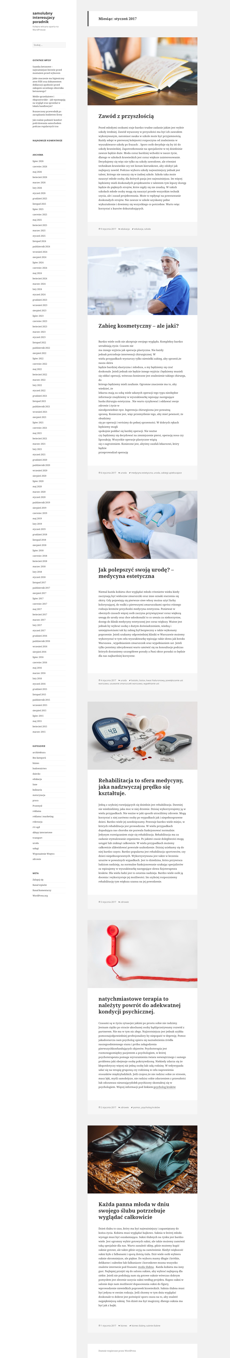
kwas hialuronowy (155, 680)
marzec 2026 (39, 182)
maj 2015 (37, 721)
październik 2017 (41, 587)
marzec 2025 (39, 230)
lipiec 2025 (38, 209)
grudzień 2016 (40, 635)
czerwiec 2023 (40, 321)
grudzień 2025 (40, 198)
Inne (35, 784)
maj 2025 (37, 219)
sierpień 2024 (39, 257)
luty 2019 (37, 523)
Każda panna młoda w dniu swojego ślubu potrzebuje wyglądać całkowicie (133, 1210)
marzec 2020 (39, 491)
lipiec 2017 (38, 598)
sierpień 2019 (39, 507)
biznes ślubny (138, 1325)
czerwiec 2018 (40, 555)
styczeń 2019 (39, 529)
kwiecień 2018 (40, 561)
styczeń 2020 (39, 497)
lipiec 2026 (38, 161)
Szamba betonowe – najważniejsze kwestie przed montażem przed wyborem (47, 70)
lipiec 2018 (38, 550)
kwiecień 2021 (40, 438)
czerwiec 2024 (40, 267)
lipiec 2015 (38, 715)
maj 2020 (37, 486)
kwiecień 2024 (40, 278)
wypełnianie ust (151, 683)
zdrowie (37, 859)
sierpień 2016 (39, 651)
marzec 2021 (39, 443)
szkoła (147, 228)
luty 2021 (37, 449)
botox (142, 680)
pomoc (136, 1107)
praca (35, 800)
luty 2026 (37, 187)
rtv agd (36, 827)
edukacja (37, 779)
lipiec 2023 (38, 315)
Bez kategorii (39, 757)
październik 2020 (41, 465)
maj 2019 (37, 518)
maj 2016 (37, 667)
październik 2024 (41, 246)
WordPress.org (40, 895)
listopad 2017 (39, 582)
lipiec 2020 (38, 481)
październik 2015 (41, 699)
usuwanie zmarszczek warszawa (126, 683)
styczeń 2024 (39, 294)
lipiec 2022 (38, 358)
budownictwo (40, 768)
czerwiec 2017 (40, 603)
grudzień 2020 (40, 459)
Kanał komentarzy (42, 890)
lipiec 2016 (38, 657)
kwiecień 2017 (40, 614)
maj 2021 (37, 433)
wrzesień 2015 (40, 705)
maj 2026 (37, 171)
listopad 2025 (39, 203)
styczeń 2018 (39, 577)
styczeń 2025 (39, 235)
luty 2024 (37, 289)
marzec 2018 (39, 566)
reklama (37, 811)
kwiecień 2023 (40, 326)
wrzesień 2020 (40, 470)
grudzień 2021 (40, 395)
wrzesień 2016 (40, 646)
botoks (134, 680)
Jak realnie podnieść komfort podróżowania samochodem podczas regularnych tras (47, 123)
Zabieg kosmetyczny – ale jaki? (138, 325)
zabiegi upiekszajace (171, 472)
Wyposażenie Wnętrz (43, 853)
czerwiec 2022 (40, 363)
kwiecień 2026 (40, 177)
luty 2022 (37, 385)
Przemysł (37, 805)
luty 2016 (37, 678)
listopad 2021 (39, 401)
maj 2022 (37, 369)
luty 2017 (37, 625)
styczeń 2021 (39, 454)
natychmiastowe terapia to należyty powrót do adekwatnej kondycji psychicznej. (139, 1005)
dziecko (36, 773)
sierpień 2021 (39, 417)
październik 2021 (41, 406)
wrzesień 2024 (40, 251)
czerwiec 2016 (40, 662)
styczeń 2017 (39, 630)
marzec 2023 (39, 331)
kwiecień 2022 (40, 374)
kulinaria (37, 789)
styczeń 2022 (39, 390)
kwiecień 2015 (40, 726)
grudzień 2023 (40, 299)
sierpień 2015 (39, 710)
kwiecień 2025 (40, 225)
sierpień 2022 (39, 353)
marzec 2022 (39, 379)
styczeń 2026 (39, 193)
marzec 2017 (39, 619)
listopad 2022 (39, 342)
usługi (36, 848)
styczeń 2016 (39, 683)
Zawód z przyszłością (126, 115)
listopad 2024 (39, 241)
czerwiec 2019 (40, 513)
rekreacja (37, 821)
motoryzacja (39, 795)
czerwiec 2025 (40, 214)
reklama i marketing (43, 816)
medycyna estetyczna (142, 472)
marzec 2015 (39, 731)
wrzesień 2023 (40, 305)
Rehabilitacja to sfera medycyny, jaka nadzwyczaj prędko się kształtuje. (140, 787)
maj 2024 (37, 273)
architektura (39, 752)
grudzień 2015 (40, 689)
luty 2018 (37, 571)
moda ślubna (146, 1267)
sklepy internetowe (42, 832)
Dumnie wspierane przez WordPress (117, 1350)
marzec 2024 (39, 283)
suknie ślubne (153, 1325)
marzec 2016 (39, 673)
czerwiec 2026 (40, 166)
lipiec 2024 (38, 262)
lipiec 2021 (38, 422)
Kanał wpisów (40, 885)
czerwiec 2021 (40, 427)
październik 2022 (41, 347)
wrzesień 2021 (40, 411)
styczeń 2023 (39, 337)
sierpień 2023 (39, 310)
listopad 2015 (39, 694)
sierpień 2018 (39, 545)
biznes (36, 763)
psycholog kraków (165, 1087)
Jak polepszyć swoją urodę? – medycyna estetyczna (136, 572)
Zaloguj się (38, 879)
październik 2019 (41, 502)
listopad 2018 (39, 539)
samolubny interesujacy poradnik (44, 17)
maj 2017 (37, 609)
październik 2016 (41, 641)
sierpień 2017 (39, 593)
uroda (36, 843)
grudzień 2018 (40, 534)
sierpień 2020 (39, 475)
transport (37, 837)
